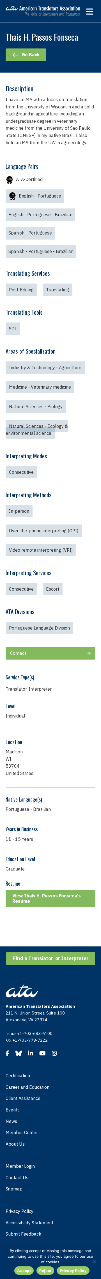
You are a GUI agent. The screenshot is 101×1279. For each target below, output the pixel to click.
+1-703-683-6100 (34, 1033)
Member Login (20, 1166)
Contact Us (17, 1177)
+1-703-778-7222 (30, 1040)
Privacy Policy (19, 1211)
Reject (45, 1270)
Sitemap (14, 1189)
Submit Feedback (23, 1234)
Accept (24, 1270)
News (11, 1121)
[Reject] (94, 1261)
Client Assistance (23, 1098)
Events (13, 1110)
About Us (15, 1144)
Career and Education (27, 1087)
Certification (18, 1075)
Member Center (22, 1132)
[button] (89, 653)
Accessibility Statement (29, 1222)
